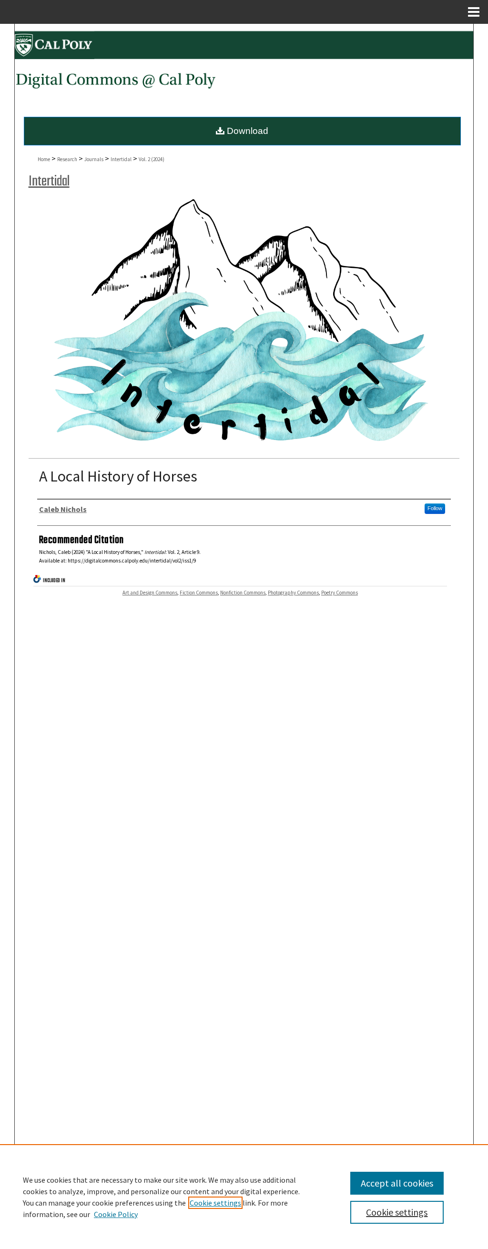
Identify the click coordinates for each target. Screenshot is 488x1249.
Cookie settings (215, 1203)
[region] (244, 1196)
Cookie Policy (116, 1214)
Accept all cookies (397, 1183)
